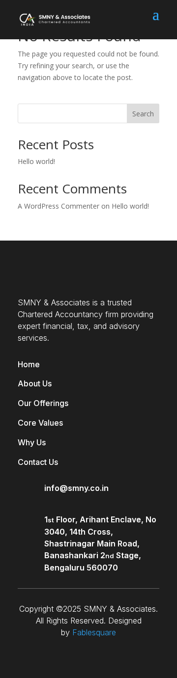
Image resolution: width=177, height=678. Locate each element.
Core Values (40, 423)
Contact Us (38, 462)
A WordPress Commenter (58, 206)
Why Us (32, 442)
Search (143, 113)
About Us (35, 383)
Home (29, 364)
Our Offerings (43, 403)
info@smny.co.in (76, 488)
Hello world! (36, 161)
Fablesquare (94, 632)
